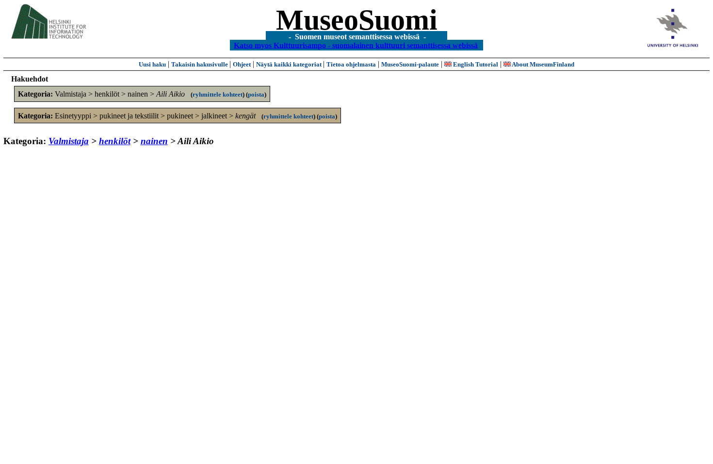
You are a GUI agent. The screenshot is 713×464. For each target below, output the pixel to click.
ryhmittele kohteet (218, 94)
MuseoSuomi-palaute (410, 64)
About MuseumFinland (542, 64)
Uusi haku (152, 64)
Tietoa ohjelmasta (351, 64)
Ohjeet (242, 64)
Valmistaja (69, 141)
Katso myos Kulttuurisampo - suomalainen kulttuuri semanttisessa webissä (356, 45)
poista (256, 94)
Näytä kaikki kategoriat (289, 64)
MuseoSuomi (357, 20)
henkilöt (114, 141)
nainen (154, 141)
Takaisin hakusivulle (200, 64)
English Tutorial (475, 64)
